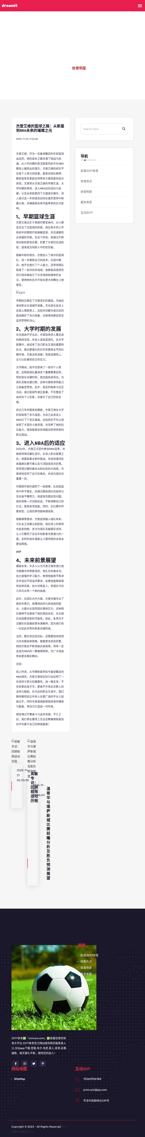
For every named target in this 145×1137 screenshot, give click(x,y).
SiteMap (19, 1079)
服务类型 (86, 202)
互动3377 (87, 212)
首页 (62, 68)
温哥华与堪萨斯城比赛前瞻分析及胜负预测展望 (48, 833)
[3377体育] (53, 987)
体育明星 (86, 191)
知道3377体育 (89, 171)
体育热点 (86, 181)
